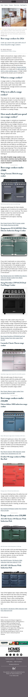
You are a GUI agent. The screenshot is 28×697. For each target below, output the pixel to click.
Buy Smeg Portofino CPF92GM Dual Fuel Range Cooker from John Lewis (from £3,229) (13, 338)
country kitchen (21, 67)
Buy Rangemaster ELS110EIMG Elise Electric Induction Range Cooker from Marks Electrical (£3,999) (14, 277)
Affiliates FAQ (4, 35)
